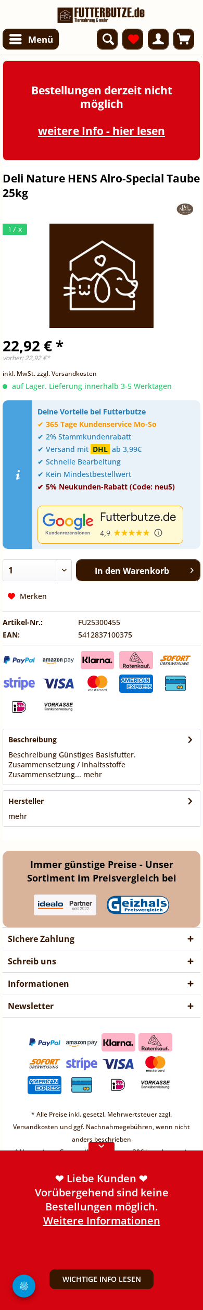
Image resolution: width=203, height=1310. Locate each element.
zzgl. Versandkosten (67, 373)
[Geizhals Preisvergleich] (138, 905)
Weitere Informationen (101, 1221)
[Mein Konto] (158, 39)
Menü (40, 39)
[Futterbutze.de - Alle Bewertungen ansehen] (116, 525)
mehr (91, 774)
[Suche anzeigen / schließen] (107, 39)
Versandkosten (35, 1126)
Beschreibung (32, 739)
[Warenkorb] (183, 39)
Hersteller (26, 801)
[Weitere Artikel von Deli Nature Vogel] (185, 209)
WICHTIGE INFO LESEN (101, 1279)
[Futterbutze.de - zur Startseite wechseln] (101, 12)
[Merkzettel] (132, 39)
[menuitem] (31, 39)
